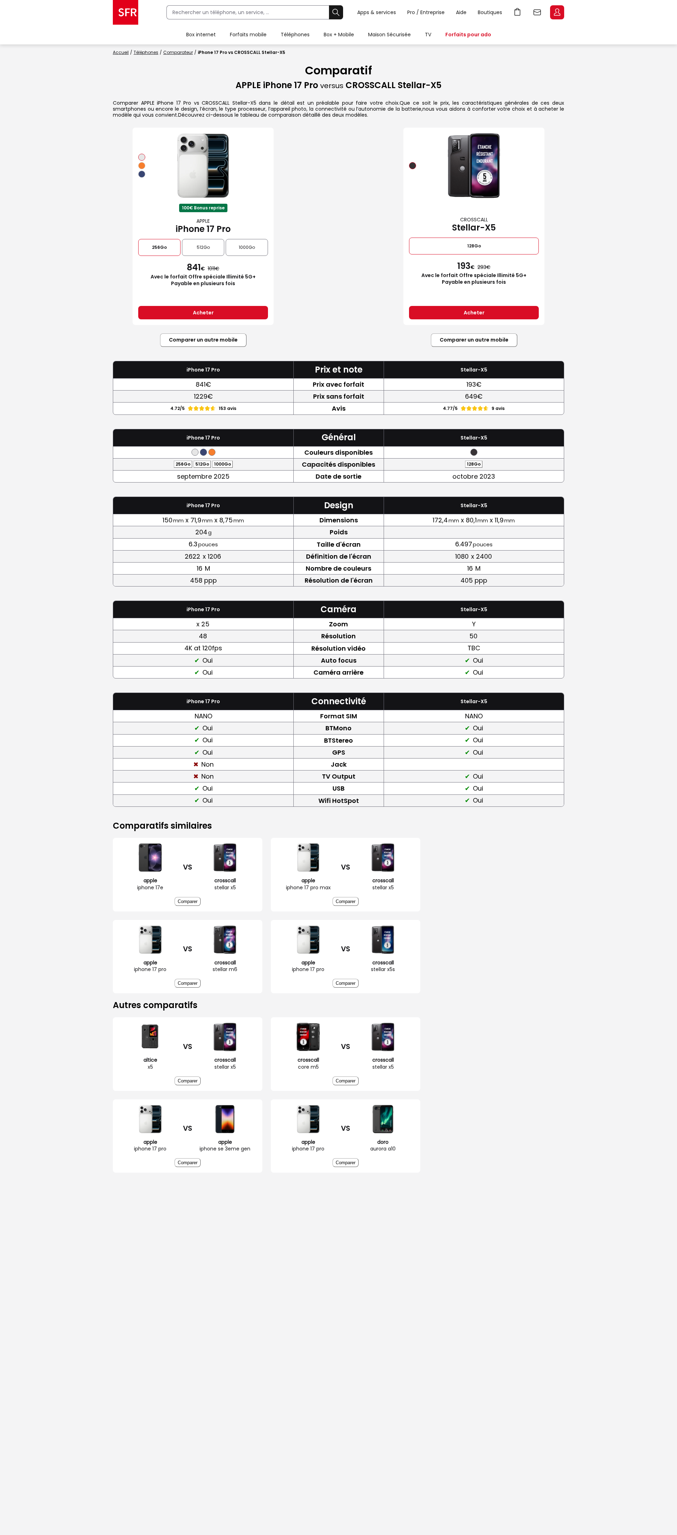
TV (428, 34)
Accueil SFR (125, 12)
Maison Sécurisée (389, 34)
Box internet (201, 34)
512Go (203, 247)
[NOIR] (412, 165)
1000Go (247, 247)
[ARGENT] (141, 157)
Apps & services (376, 12)
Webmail (537, 12)
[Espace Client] (556, 12)
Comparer (187, 901)
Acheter (203, 312)
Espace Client (557, 12)
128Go (474, 246)
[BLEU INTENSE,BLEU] (141, 174)
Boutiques (490, 12)
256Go (159, 247)
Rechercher (336, 12)
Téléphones (295, 34)
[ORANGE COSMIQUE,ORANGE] (141, 165)
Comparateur (178, 52)
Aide (461, 12)
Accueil (121, 52)
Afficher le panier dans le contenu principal (517, 12)
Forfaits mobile (248, 34)
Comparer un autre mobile (203, 339)
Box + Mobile (339, 34)
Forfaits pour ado (468, 34)
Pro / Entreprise (426, 12)
